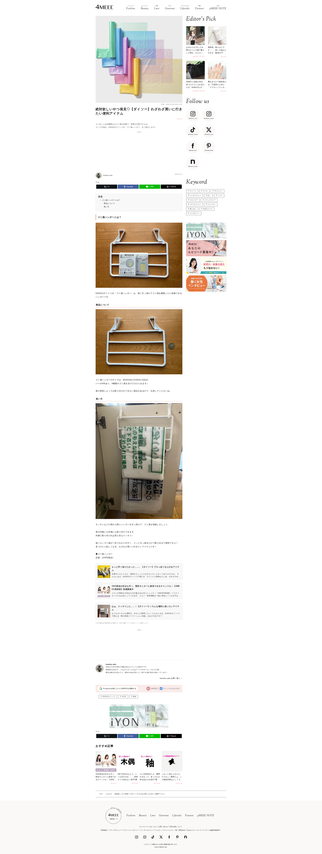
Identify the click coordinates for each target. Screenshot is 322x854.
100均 (124, 696)
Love (152, 815)
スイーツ (193, 191)
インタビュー (194, 213)
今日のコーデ (207, 209)
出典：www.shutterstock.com (171, 104)
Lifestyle (177, 815)
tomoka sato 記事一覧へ (170, 678)
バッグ (219, 195)
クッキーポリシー (147, 830)
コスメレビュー (195, 204)
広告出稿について (175, 827)
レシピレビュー (195, 195)
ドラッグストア (209, 200)
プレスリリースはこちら (148, 827)
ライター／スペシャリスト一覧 (166, 830)
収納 (134, 696)
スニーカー (211, 204)
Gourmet (164, 815)
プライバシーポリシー (131, 830)
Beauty (143, 815)
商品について (109, 203)
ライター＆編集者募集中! (211, 830)
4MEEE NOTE (205, 815)
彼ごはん (193, 209)
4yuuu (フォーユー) (194, 830)
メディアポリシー (115, 830)
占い (209, 195)
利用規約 (104, 830)
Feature (189, 815)
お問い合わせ (163, 827)
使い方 (106, 207)
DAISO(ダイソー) (108, 696)
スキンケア (194, 200)
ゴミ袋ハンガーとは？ (111, 200)
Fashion (131, 815)
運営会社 (182, 830)
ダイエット (218, 191)
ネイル (205, 191)
